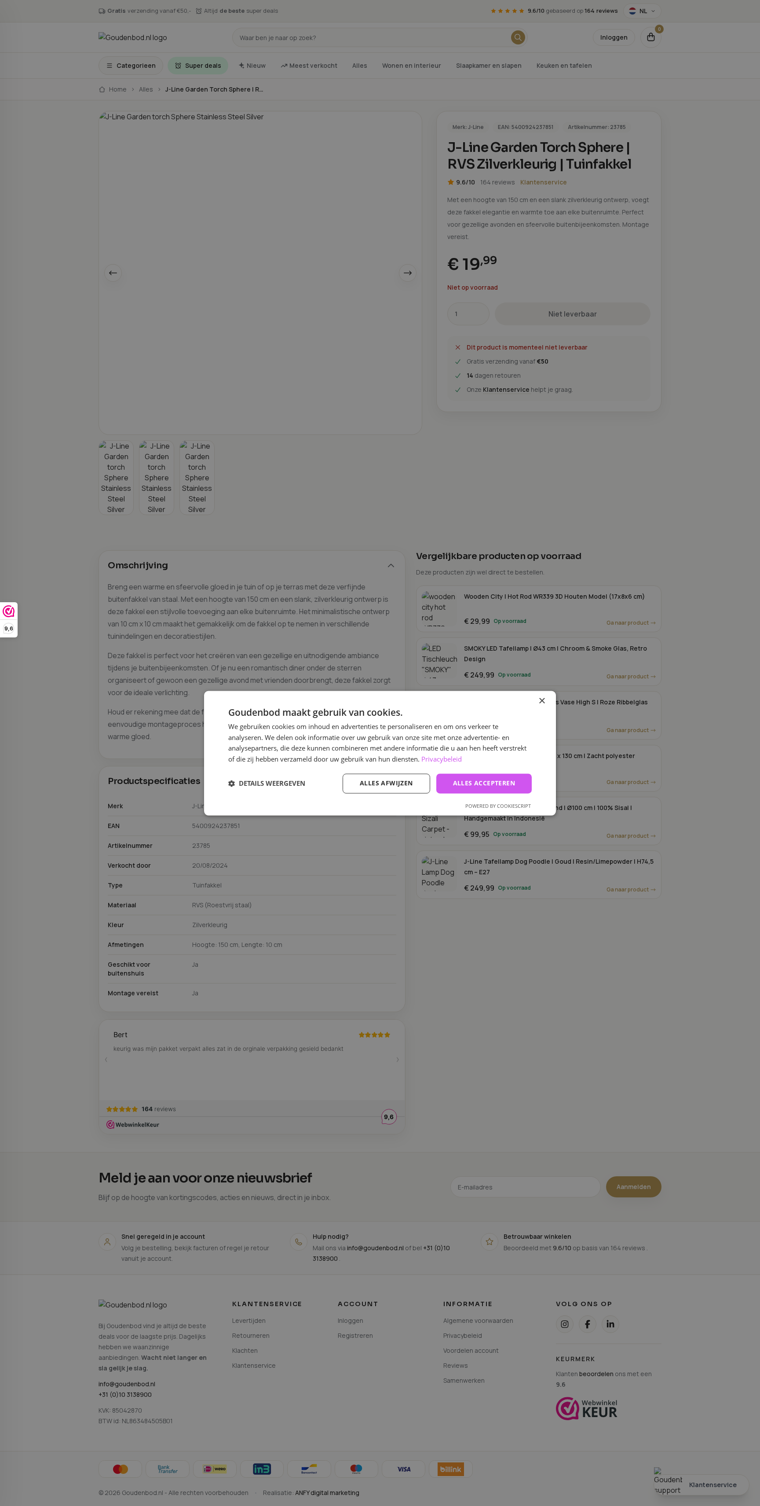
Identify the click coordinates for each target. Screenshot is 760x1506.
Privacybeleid (441, 759)
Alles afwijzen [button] (386, 783)
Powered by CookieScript (498, 806)
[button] (266, 783)
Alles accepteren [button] (484, 783)
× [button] (541, 701)
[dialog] (380, 753)
